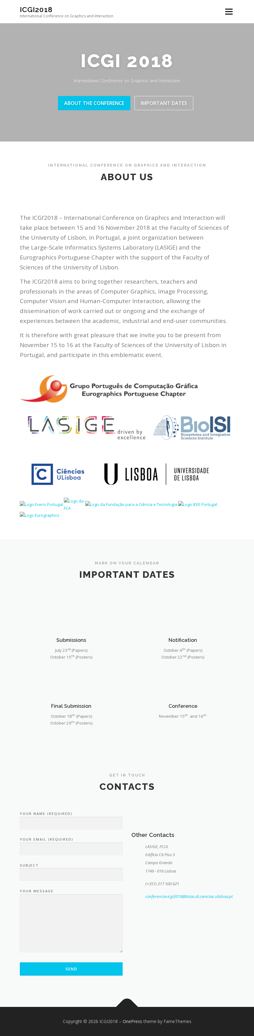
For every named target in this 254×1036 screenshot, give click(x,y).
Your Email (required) (46, 839)
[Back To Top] (127, 1007)
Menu (228, 11)
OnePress (132, 1021)
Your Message (37, 891)
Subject (29, 865)
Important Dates (164, 103)
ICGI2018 (36, 9)
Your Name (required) (46, 813)
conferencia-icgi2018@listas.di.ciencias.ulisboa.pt (189, 896)
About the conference (94, 103)
